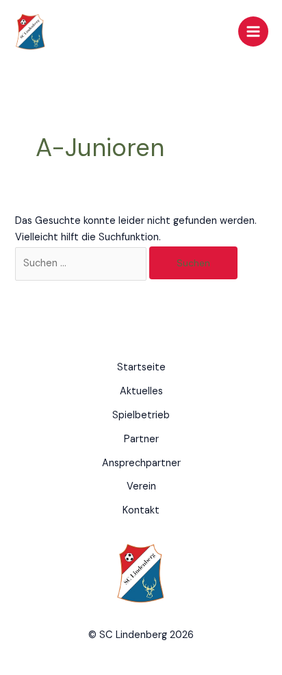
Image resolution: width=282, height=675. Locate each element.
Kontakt (141, 510)
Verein (141, 486)
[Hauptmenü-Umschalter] (253, 31)
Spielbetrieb (141, 415)
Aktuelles (141, 391)
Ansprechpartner (141, 463)
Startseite (141, 367)
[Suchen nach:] (82, 263)
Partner (141, 439)
